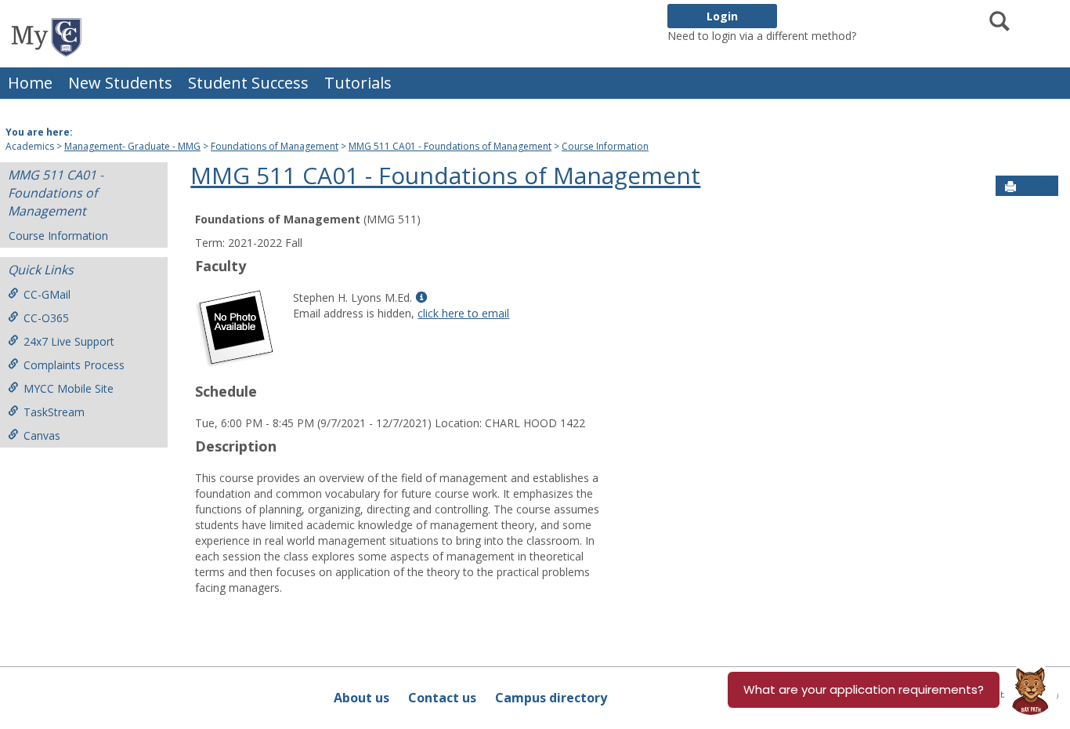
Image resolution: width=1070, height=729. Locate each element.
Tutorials (358, 82)
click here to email (463, 313)
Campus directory (551, 697)
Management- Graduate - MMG (132, 146)
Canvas (41, 435)
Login (722, 16)
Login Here (887, 35)
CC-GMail (46, 294)
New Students (120, 82)
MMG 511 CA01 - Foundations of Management (450, 146)
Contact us (442, 697)
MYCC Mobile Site (68, 388)
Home (30, 82)
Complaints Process (74, 364)
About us (361, 697)
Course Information (605, 146)
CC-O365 (46, 317)
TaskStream (54, 411)
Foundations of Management (274, 146)
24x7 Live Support (68, 341)
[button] (1043, 186)
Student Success (248, 82)
